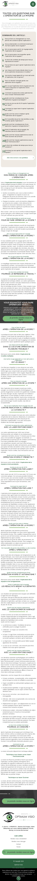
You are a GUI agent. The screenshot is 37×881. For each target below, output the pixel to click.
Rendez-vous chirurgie (19, 841)
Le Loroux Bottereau (21, 830)
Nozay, (11, 830)
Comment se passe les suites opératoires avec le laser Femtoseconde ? (19, 93)
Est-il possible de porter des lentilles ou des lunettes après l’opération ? (19, 120)
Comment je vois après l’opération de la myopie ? (18, 151)
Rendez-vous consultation (19, 839)
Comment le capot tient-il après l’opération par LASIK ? (19, 109)
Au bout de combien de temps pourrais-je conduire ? (19, 146)
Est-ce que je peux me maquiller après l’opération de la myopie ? (17, 55)
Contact (18, 844)
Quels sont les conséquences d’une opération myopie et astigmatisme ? (17, 125)
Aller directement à (17, 158)
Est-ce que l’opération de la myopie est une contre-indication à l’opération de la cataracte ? (19, 87)
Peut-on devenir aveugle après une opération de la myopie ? (16, 81)
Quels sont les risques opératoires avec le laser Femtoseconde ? (19, 141)
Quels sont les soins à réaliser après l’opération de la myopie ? (17, 114)
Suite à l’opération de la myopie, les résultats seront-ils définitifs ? (17, 130)
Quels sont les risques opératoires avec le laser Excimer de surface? (19, 135)
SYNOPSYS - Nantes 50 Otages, (20, 826)
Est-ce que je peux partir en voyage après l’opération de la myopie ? (19, 50)
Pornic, (31, 828)
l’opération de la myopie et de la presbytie (16, 463)
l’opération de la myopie (13, 182)
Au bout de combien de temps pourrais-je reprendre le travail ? (19, 60)
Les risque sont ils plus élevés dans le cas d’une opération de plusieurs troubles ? (19, 71)
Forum (18, 847)
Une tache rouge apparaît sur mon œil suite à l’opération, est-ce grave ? (19, 76)
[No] (35, 874)
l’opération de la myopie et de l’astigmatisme (16, 580)
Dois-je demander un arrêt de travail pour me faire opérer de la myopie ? (19, 45)
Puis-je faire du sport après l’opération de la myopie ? (20, 65)
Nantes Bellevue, (23, 828)
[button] (18, 878)
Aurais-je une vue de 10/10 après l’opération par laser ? (19, 104)
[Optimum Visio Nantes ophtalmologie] (10, 4)
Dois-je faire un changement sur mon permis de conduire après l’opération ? (18, 39)
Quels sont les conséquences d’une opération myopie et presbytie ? (16, 99)
